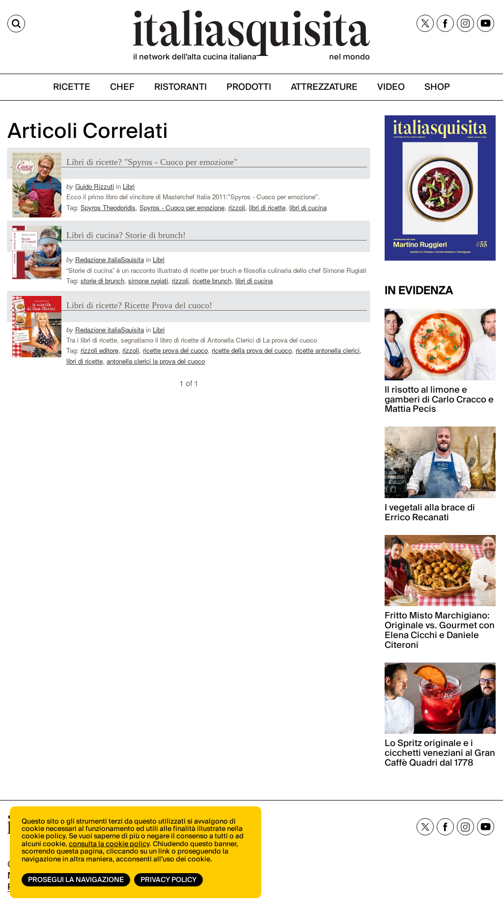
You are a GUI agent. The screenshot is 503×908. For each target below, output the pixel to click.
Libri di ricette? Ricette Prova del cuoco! (139, 305)
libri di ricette (267, 207)
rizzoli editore (99, 350)
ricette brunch (212, 280)
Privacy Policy (168, 880)
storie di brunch (102, 280)
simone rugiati (148, 280)
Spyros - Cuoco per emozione (182, 207)
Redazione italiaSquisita (109, 259)
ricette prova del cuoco (175, 350)
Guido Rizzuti (94, 186)
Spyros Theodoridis (108, 207)
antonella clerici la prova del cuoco (156, 361)
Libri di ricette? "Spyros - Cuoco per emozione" (151, 162)
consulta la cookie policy (109, 844)
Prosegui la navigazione (76, 880)
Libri (129, 186)
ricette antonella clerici (328, 350)
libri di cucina (308, 207)
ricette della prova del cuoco (252, 350)
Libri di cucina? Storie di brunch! (126, 235)
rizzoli (236, 207)
